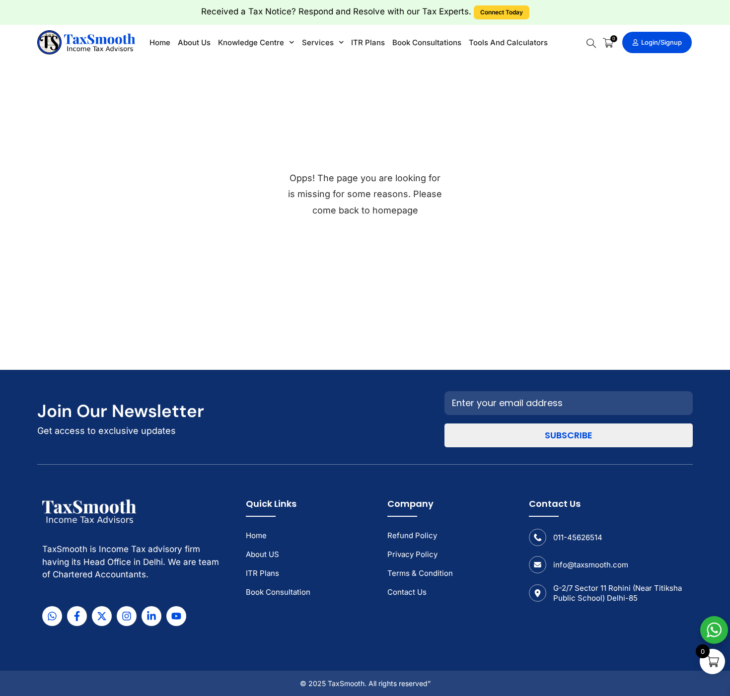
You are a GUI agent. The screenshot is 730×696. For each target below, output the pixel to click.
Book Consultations (426, 42)
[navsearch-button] (591, 43)
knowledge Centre (251, 42)
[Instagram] (127, 616)
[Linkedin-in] (151, 616)
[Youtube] (176, 616)
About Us (194, 42)
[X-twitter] (102, 616)
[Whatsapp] (52, 616)
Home (159, 42)
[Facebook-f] (77, 616)
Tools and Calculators (508, 42)
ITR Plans (368, 42)
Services (318, 42)
